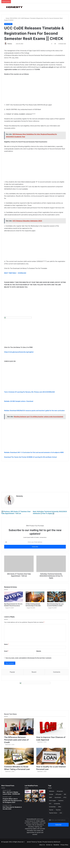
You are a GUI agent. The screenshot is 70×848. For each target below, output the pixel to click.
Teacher (51, 809)
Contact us (49, 844)
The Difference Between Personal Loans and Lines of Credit (16, 739)
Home (7, 18)
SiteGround (57, 842)
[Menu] (2, 8)
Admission (51, 791)
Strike (59, 806)
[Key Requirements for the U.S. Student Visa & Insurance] (13, 597)
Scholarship (57, 803)
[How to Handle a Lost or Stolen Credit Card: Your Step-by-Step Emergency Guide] (42, 796)
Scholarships (52, 806)
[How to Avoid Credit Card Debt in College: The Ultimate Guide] (42, 800)
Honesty (9, 43)
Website (38, 651)
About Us (42, 844)
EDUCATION (13, 18)
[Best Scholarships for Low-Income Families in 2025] (56, 597)
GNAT (50, 797)
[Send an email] (12, 43)
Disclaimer (56, 844)
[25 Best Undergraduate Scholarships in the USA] (35, 597)
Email (6, 651)
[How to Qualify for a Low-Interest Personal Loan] (51, 756)
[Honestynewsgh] (14, 7)
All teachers (60, 791)
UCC (61, 813)
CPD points (58, 794)
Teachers (58, 809)
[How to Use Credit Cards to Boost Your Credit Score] (35, 800)
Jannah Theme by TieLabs (34, 842)
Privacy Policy (64, 844)
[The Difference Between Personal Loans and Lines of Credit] (19, 726)
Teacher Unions (53, 813)
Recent (34, 672)
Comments (56, 672)
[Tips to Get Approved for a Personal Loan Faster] (28, 791)
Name (6, 644)
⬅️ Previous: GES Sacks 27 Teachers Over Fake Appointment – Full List (16, 512)
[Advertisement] (35, 90)
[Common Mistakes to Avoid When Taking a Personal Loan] (19, 756)
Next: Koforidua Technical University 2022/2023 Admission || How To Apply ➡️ (50, 512)
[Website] (17, 499)
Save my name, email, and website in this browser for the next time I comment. (29, 658)
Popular (12, 672)
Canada (51, 794)
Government (58, 797)
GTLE (64, 797)
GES (65, 794)
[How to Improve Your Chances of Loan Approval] (51, 726)
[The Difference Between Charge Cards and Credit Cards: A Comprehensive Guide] (28, 800)
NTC (50, 803)
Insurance (60, 800)
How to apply (52, 800)
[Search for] (68, 8)
